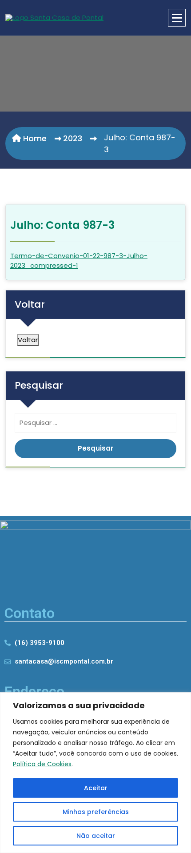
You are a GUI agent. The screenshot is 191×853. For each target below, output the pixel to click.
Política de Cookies (42, 764)
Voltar (28, 339)
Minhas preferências (96, 811)
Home (34, 138)
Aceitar (95, 788)
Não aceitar (95, 835)
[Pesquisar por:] (95, 425)
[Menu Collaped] (177, 18)
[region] (95, 772)
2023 (72, 138)
